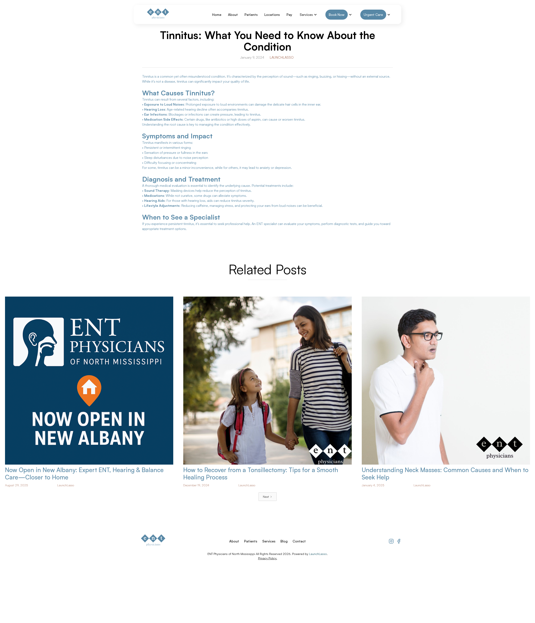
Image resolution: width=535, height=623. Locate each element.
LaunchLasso (282, 57)
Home (216, 15)
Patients (251, 15)
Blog (284, 541)
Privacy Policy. (267, 558)
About (233, 15)
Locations (272, 15)
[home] (157, 14)
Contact (299, 541)
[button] (308, 14)
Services (268, 541)
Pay (289, 15)
